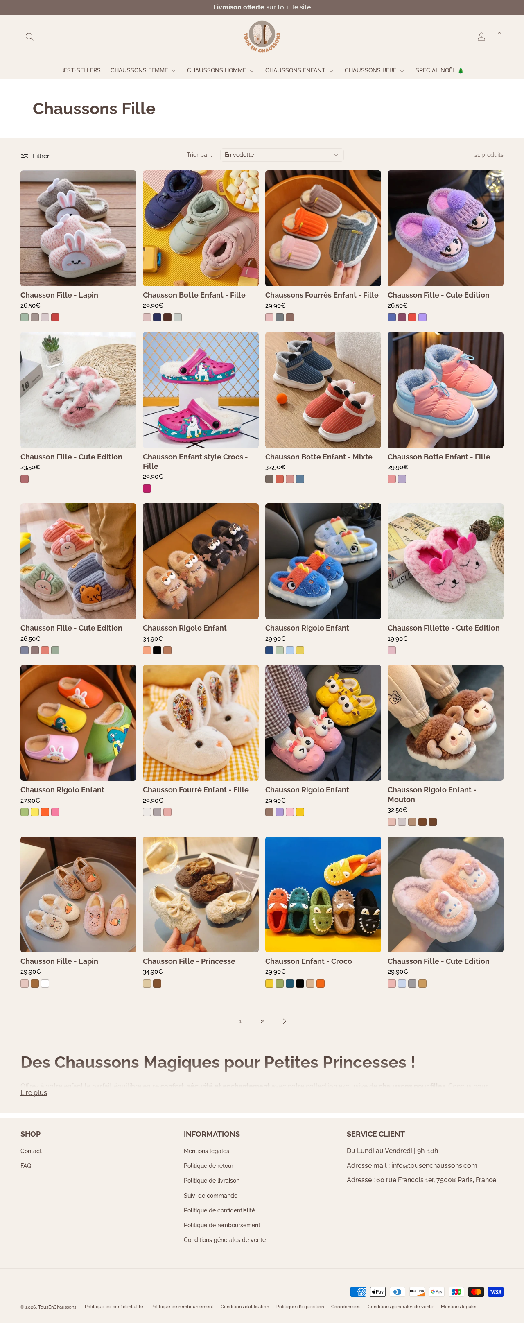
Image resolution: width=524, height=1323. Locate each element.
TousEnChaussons (57, 1307)
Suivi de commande (210, 1195)
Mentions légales (206, 1151)
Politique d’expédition (300, 1306)
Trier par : (199, 155)
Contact (31, 1151)
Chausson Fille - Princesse (189, 961)
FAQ (25, 1165)
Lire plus (33, 1093)
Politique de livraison (211, 1180)
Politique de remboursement (222, 1225)
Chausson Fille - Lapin (59, 295)
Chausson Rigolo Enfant (185, 628)
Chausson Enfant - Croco (308, 961)
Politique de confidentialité (219, 1210)
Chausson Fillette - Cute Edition (444, 628)
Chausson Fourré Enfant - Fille (196, 789)
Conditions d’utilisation (245, 1306)
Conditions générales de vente (225, 1240)
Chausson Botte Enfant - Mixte (319, 456)
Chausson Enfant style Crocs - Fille (195, 461)
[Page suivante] (284, 1021)
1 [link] (240, 1021)
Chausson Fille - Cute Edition (439, 295)
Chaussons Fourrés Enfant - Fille (322, 295)
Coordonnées (345, 1306)
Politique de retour (208, 1165)
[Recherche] (29, 37)
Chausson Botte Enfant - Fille (194, 295)
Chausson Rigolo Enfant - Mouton (432, 794)
